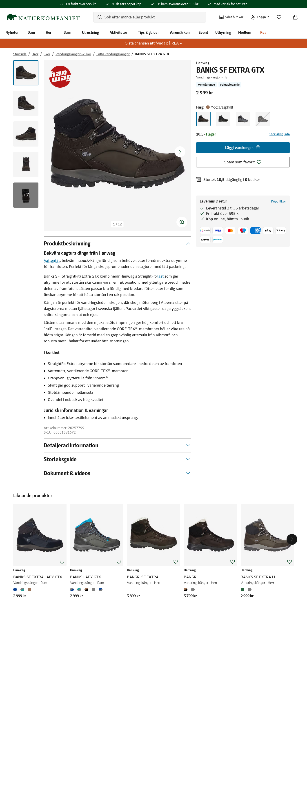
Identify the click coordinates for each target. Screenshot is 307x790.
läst (160, 276)
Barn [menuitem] (67, 32)
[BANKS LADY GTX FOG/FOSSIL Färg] (93, 589)
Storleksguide (279, 134)
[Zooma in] (181, 222)
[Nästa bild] (180, 151)
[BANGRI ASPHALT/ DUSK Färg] (192, 589)
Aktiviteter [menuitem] (118, 32)
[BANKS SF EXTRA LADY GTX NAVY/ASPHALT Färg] (16, 589)
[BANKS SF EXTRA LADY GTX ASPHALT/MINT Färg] (22, 589)
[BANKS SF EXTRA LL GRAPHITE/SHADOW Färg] (249, 589)
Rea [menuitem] (263, 32)
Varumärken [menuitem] (180, 32)
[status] (117, 224)
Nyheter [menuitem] (12, 32)
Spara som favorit (239, 162)
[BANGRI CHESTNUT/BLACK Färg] (186, 589)
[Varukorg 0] (297, 16)
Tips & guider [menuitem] (148, 32)
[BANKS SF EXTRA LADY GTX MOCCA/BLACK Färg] (29, 589)
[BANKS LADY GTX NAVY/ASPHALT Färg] (100, 589)
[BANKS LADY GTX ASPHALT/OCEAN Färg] (73, 589)
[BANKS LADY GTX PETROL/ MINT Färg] (79, 589)
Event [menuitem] (203, 32)
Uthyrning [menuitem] (223, 32)
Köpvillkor (278, 201)
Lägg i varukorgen (239, 147)
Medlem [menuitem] (244, 32)
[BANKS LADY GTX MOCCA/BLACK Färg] (86, 589)
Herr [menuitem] (49, 32)
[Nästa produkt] (292, 539)
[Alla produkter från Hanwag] (60, 77)
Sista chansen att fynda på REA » (153, 43)
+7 (26, 195)
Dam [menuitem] (31, 32)
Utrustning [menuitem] (90, 32)
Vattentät (52, 260)
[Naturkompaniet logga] (42, 17)
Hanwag (202, 62)
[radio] (203, 119)
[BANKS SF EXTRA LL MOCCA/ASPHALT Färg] (243, 589)
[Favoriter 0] (280, 16)
